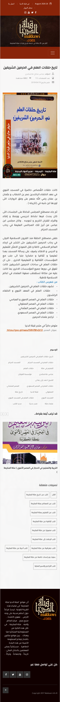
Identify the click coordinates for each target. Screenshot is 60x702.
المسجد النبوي (47, 398)
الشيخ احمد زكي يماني (44, 380)
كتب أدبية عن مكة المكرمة (17, 548)
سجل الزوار (28, 7)
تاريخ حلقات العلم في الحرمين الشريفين (36, 357)
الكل (54, 495)
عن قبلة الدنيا (25, 3)
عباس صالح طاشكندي (34, 74)
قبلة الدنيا (34, 392)
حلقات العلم (29, 369)
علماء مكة (49, 404)
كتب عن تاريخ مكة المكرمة (37, 495)
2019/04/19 (36, 83)
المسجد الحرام (14, 363)
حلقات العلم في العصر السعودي (40, 386)
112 (36, 78)
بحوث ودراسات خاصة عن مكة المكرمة (40, 557)
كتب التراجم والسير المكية (45, 566)
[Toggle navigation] (52, 53)
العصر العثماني (13, 386)
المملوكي (49, 392)
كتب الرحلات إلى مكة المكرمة (44, 539)
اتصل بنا (11, 3)
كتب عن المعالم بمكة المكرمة (43, 504)
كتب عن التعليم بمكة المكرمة (44, 513)
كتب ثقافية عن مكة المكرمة (44, 522)
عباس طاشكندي (46, 374)
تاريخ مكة (19, 392)
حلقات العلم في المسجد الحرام (40, 363)
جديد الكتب (17, 404)
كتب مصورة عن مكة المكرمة (44, 531)
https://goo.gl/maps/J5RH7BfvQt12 (24, 330)
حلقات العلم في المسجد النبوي (21, 398)
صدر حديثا (33, 404)
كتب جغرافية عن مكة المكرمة (44, 548)
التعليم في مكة (47, 369)
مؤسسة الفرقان (25, 374)
